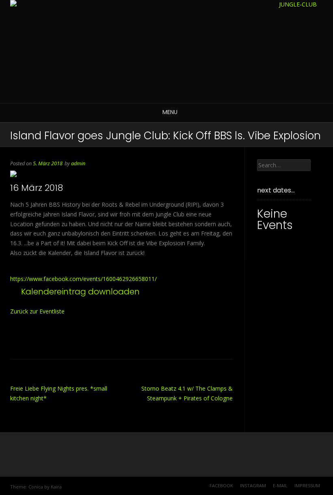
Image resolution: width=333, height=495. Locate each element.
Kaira (56, 487)
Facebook (221, 485)
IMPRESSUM (307, 485)
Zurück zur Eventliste (37, 311)
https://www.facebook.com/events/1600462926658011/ (83, 279)
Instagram (253, 485)
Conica (35, 487)
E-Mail (280, 485)
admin (78, 163)
